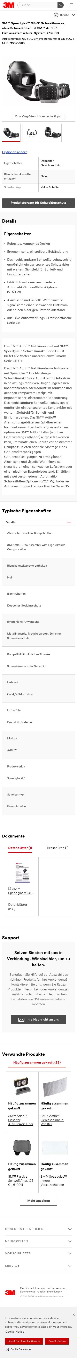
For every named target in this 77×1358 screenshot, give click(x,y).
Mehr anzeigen (38, 1201)
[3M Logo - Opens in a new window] (8, 5)
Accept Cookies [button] (57, 1341)
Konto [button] (64, 15)
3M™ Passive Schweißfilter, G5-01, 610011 (21, 1181)
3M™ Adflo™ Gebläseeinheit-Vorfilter (52, 1120)
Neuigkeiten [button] (16, 1241)
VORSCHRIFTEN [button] (18, 1253)
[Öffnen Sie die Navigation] (71, 5)
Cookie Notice (15, 1331)
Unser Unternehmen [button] (24, 1229)
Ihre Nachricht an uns (42, 1019)
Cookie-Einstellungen (49, 1291)
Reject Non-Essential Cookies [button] (24, 1341)
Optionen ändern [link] (14, 152)
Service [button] (12, 1265)
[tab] (20, 848)
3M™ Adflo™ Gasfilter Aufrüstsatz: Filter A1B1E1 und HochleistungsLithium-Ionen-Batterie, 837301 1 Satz (22, 1120)
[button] (18, 1349)
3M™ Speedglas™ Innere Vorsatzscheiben (54, 1181)
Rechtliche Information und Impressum (42, 1288)
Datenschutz (27, 1291)
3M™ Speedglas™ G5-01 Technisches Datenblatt (22, 891)
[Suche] (60, 5)
